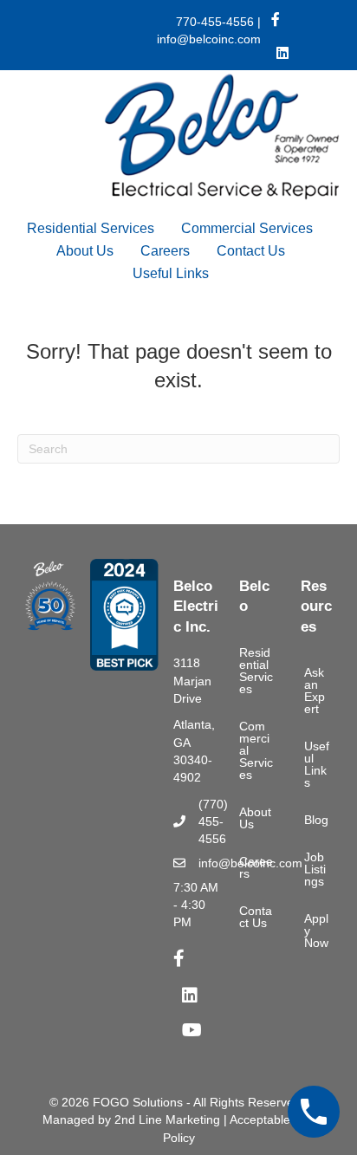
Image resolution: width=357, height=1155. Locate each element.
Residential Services (90, 228)
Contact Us (251, 250)
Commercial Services (247, 228)
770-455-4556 (215, 22)
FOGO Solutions (138, 1102)
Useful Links (171, 273)
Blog (316, 820)
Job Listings (315, 869)
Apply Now (316, 931)
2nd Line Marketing (167, 1119)
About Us (85, 250)
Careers (165, 250)
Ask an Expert (314, 690)
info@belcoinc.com (209, 39)
